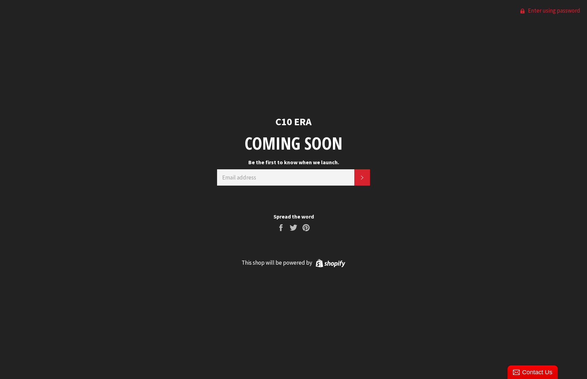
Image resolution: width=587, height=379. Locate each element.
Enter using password (553, 10)
